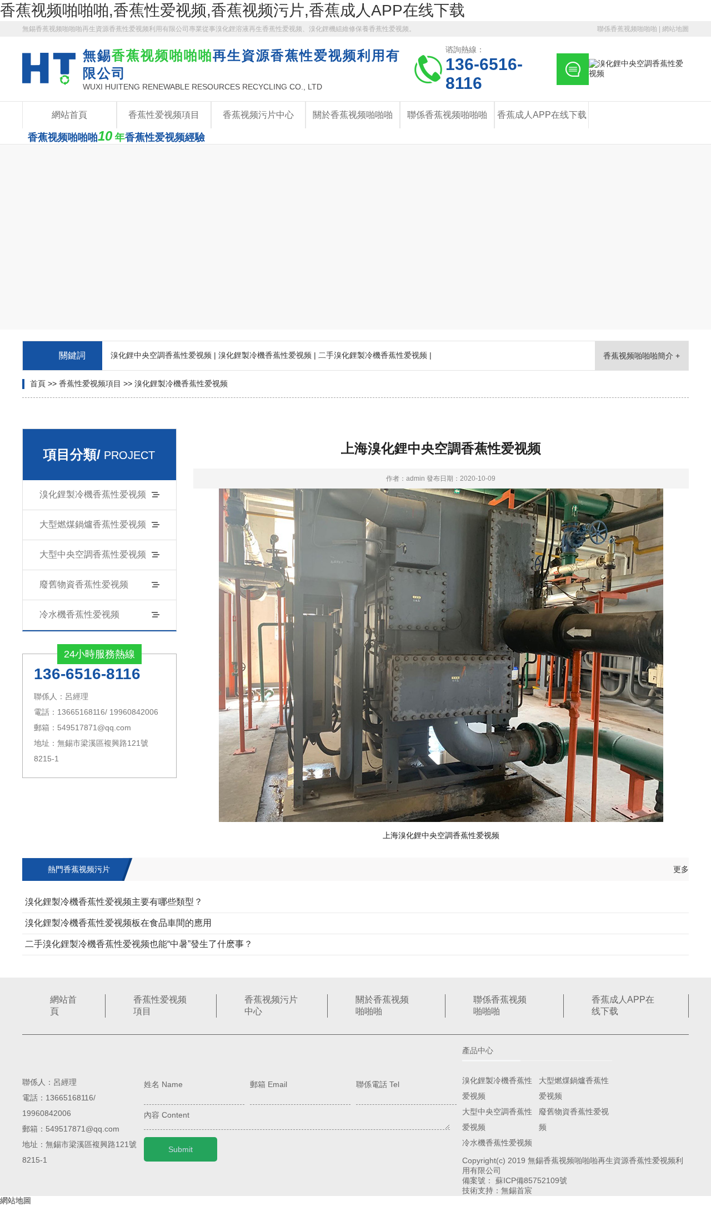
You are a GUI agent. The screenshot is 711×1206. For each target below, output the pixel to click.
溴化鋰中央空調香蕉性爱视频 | (163, 355)
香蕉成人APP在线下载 (542, 114)
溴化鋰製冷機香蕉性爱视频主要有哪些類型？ (114, 901)
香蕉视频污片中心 (258, 114)
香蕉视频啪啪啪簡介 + (641, 355)
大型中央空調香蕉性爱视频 (92, 554)
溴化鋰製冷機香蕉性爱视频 (181, 383)
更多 (681, 869)
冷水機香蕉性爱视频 (79, 614)
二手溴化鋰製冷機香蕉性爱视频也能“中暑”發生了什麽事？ (139, 944)
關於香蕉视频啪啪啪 (353, 114)
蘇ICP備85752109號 (531, 1180)
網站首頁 (69, 114)
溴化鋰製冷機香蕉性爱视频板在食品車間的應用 (118, 923)
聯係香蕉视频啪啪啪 (627, 29)
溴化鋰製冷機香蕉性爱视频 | (267, 355)
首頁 (38, 383)
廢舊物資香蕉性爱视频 (83, 584)
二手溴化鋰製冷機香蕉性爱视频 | (375, 355)
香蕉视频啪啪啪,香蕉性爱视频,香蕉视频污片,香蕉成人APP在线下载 (232, 10)
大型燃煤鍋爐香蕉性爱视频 (92, 524)
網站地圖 (675, 29)
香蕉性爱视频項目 (163, 114)
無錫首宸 (516, 1190)
